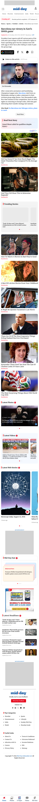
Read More (20, 114)
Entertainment (9, 719)
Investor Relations (27, 742)
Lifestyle (23, 719)
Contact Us (8, 739)
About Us (8, 736)
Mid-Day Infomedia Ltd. (24, 756)
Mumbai (7, 716)
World (7, 725)
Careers (7, 745)
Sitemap (24, 748)
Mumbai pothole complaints (19, 19)
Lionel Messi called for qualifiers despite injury (17, 125)
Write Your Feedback (18, 700)
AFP (33, 35)
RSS (23, 745)
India (6, 722)
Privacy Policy (9, 748)
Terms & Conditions (28, 736)
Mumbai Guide (25, 725)
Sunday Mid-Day (26, 722)
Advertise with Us (10, 742)
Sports (23, 716)
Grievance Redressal (28, 739)
